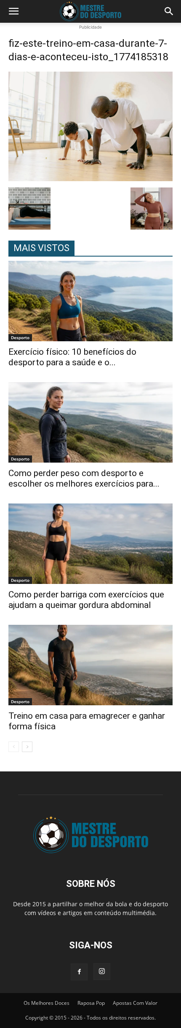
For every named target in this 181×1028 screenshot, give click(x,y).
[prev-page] (13, 747)
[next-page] (27, 747)
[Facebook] (79, 972)
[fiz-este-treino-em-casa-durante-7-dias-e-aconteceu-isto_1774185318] (90, 178)
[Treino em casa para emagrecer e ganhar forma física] (90, 665)
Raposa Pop (91, 1003)
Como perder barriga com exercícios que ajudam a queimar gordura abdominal (86, 599)
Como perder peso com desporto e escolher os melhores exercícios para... (84, 478)
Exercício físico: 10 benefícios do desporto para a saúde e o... (72, 357)
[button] (13, 11)
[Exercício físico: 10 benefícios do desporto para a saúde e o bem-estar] (90, 301)
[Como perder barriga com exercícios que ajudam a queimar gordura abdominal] (90, 543)
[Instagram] (101, 971)
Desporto (20, 337)
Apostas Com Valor (135, 1003)
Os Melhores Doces (46, 1003)
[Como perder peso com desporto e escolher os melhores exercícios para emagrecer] (90, 422)
